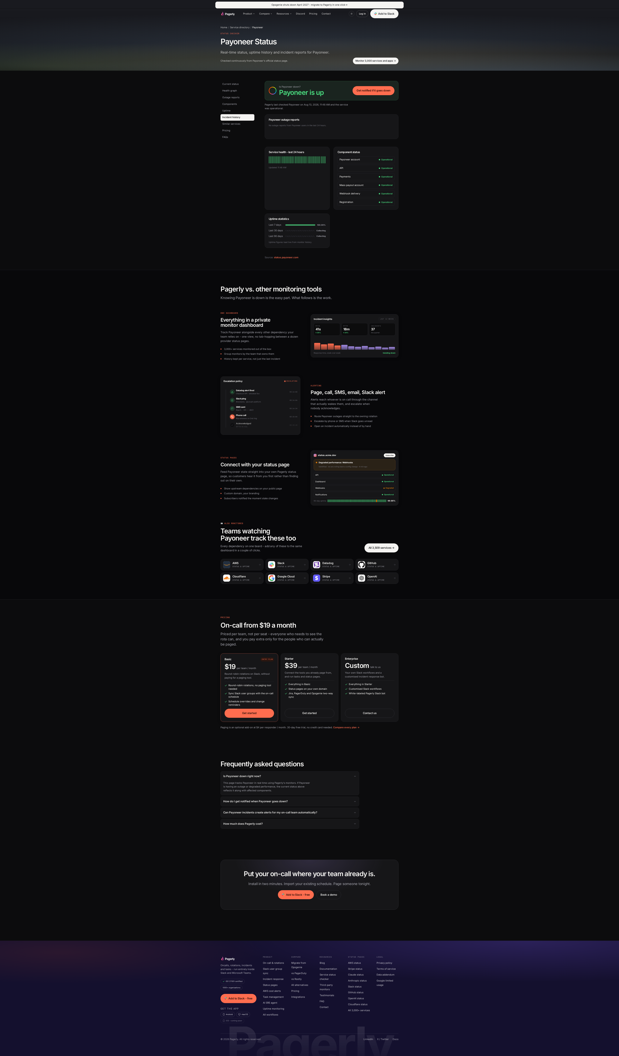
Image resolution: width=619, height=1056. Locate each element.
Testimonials (327, 995)
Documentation (328, 968)
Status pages (270, 985)
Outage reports (231, 97)
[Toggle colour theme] (351, 13)
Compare (264, 13)
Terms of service (386, 968)
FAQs (225, 137)
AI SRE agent (270, 1002)
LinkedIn (368, 1039)
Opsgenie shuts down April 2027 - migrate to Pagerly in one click (309, 4)
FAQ (322, 1001)
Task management (273, 997)
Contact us (370, 713)
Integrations (298, 997)
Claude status (356, 974)
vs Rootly (296, 979)
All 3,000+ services (359, 1010)
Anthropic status (357, 980)
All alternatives (299, 985)
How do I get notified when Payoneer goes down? (255, 801)
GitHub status (356, 992)
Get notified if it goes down (373, 90)
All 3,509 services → (381, 547)
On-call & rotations (273, 962)
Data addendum (385, 974)
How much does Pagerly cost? (243, 823)
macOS (245, 1014)
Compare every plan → (346, 727)
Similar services (231, 123)
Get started (249, 713)
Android (229, 1014)
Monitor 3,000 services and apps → (375, 60)
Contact (326, 13)
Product (247, 13)
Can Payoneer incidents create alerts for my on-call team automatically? (270, 812)
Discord (300, 13)
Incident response (273, 979)
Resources (283, 13)
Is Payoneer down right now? (242, 776)
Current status (230, 84)
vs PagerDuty (298, 973)
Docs (395, 1039)
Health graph (229, 90)
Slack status (355, 986)
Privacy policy (384, 962)
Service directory (240, 27)
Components (229, 104)
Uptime (226, 110)
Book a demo (328, 894)
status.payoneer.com (286, 257)
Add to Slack (386, 13)
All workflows (270, 1014)
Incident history (231, 117)
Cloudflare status (358, 1004)
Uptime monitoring (273, 1008)
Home (224, 27)
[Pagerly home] (228, 13)
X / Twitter (383, 1039)
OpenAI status (356, 998)
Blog (322, 962)
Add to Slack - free (298, 894)
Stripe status (355, 968)
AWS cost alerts (272, 991)
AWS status (354, 962)
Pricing (313, 13)
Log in (362, 13)
